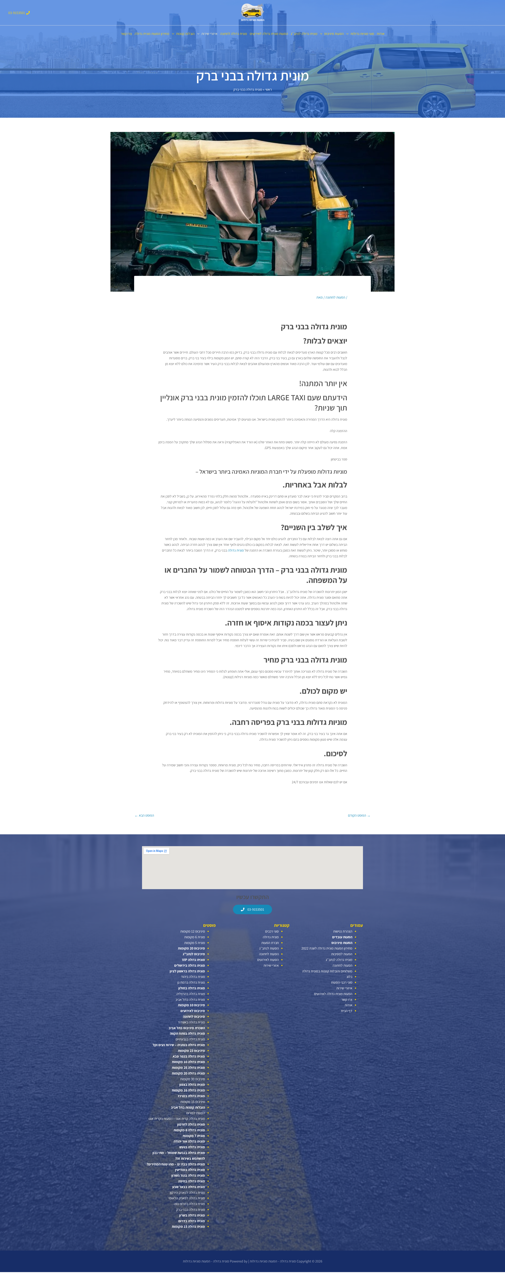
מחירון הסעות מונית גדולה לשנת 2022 (326, 948)
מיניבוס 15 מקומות (192, 1101)
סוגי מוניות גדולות (362, 33)
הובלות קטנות (185, 33)
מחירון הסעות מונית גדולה (152, 33)
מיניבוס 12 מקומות (192, 931)
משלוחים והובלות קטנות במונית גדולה (327, 971)
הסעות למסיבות (341, 954)
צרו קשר (126, 33)
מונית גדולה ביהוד (193, 976)
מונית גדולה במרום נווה (189, 1204)
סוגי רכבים (272, 931)
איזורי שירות (209, 33)
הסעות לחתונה (335, 297)
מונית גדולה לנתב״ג (304, 33)
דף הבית (346, 1010)
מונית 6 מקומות (194, 937)
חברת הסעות (270, 942)
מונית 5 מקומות (194, 942)
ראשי (268, 89)
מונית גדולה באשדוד (191, 1022)
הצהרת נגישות (342, 931)
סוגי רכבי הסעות (341, 982)
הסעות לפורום (195, 1113)
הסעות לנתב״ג (269, 948)
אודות (380, 33)
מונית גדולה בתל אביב (190, 999)
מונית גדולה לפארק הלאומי (186, 1198)
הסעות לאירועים (268, 959)
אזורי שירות (271, 965)
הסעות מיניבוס (334, 33)
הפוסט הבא (144, 815)
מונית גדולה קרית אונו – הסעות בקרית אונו (177, 1118)
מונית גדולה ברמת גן (191, 982)
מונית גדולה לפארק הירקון (187, 1192)
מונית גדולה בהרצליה (190, 993)
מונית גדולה (236, 550)
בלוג (349, 976)
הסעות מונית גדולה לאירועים (269, 33)
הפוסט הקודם (359, 815)
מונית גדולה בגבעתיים (190, 1039)
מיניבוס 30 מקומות (192, 1079)
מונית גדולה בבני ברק (190, 1209)
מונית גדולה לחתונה (233, 33)
